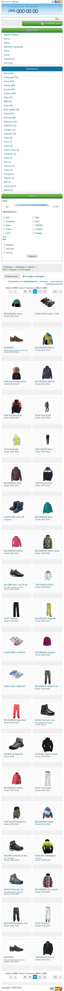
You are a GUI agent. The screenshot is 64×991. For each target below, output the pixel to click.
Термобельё (9, 59)
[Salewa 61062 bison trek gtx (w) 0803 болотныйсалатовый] (16, 846)
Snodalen (38, 229)
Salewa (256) (9, 85)
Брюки (7, 43)
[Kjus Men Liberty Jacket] (47, 745)
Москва (15, 2)
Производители (32, 69)
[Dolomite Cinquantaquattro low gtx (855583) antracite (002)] (16, 948)
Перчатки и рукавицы (13, 47)
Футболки (8, 63)
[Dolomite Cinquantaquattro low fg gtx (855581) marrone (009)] (16, 338)
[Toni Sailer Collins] (47, 575)
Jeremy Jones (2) (11, 150)
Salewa (8, 229)
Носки (6, 55)
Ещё (4, 237)
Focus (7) (8, 142)
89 (30, 291)
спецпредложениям (54, 284)
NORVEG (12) (10, 126)
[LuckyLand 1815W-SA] (16, 643)
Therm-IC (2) (9, 166)
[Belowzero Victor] (16, 474)
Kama (8, 225)
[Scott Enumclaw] (47, 779)
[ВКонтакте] (58, 1)
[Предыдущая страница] (11, 291)
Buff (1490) (8, 73)
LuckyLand (10, 221)
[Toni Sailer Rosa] (47, 440)
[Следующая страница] (60, 291)
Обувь (7, 51)
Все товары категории (33, 276)
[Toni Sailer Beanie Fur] (16, 372)
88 (25, 291)
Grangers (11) (9, 130)
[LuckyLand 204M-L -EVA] (47, 304)
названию (43, 281)
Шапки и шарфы (11, 35)
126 (55, 291)
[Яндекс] (53, 1)
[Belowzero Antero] (16, 304)
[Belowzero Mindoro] (47, 372)
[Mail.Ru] (55, 1)
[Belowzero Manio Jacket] (47, 542)
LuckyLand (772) (11, 77)
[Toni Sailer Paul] (47, 474)
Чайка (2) (8, 158)
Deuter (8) (8, 138)
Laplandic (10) (10, 134)
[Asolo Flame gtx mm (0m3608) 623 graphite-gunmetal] (16, 880)
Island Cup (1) (10, 186)
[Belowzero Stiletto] (16, 779)
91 (40, 291)
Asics (37, 221)
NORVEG (39, 225)
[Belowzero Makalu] (47, 338)
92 (45, 291)
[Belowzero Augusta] (47, 643)
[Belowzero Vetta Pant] (16, 711)
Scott (8, 233)
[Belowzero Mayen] (47, 812)
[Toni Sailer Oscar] (16, 406)
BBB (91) (8, 101)
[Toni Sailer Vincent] (47, 948)
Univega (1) (9, 174)
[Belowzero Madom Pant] (16, 914)
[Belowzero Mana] (47, 508)
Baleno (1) (8, 190)
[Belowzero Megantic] (47, 609)
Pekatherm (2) (10, 154)
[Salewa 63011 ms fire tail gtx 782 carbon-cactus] (16, 575)
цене (52, 281)
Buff (7, 217)
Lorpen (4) (8, 146)
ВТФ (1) (7, 182)
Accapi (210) (9, 89)
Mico (37, 217)
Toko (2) (7, 162)
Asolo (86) (8, 105)
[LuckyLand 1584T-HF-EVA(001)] (16, 508)
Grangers (38, 233)
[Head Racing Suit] (47, 406)
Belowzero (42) (10, 122)
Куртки (7, 39)
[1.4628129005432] (56, 988)
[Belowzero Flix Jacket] (47, 880)
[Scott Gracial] (16, 609)
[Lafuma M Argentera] (16, 745)
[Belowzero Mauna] (16, 542)
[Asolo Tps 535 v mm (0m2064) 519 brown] (47, 711)
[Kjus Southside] (16, 440)
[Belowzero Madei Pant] (47, 677)
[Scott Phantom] (47, 914)
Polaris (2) (8, 170)
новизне (59, 281)
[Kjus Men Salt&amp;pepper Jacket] (47, 846)
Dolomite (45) (9, 118)
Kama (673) (9, 81)
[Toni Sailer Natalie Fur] (16, 812)
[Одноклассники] (61, 1)
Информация (11, 276)
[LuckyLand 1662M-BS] (16, 677)
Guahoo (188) (9, 93)
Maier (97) (8, 97)
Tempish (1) (9, 178)
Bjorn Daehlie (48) (11, 109)
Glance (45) (9, 113)
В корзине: (53, 23)
